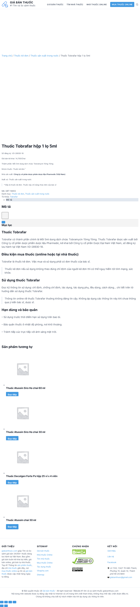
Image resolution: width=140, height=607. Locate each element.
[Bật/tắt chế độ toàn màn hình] (10, 602)
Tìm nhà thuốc (75, 4)
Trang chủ (7, 55)
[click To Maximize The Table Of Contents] (5, 215)
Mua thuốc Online (122, 4)
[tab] (72, 199)
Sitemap (40, 574)
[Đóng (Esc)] (2, 602)
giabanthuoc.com (9, 551)
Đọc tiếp (12, 394)
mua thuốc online (9, 571)
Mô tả (9, 199)
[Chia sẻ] (6, 602)
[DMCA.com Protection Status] (79, 553)
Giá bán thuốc (21, 2)
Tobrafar (14, 196)
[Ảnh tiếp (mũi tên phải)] (6, 606)
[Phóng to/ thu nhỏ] (14, 602)
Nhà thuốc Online (97, 4)
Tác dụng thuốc (44, 566)
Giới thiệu (111, 551)
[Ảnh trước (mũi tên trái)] (2, 606)
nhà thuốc (12, 568)
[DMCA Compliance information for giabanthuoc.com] (82, 563)
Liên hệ (110, 556)
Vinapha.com (43, 570)
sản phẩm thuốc (24, 565)
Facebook (111, 562)
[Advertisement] (70, 28)
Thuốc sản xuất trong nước (44, 55)
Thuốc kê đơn (21, 55)
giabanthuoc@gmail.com (121, 577)
